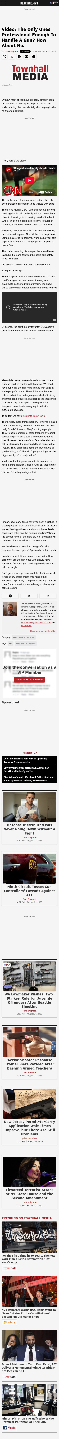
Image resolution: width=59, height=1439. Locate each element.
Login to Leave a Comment (29, 680)
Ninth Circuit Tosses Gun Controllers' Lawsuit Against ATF (29, 891)
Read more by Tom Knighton (43, 631)
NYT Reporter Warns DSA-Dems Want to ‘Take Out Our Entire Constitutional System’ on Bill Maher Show (29, 1313)
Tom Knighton (11, 51)
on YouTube (26, 625)
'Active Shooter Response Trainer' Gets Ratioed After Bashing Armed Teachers (29, 1064)
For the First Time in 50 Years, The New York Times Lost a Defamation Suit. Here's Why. (28, 1259)
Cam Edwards (29, 899)
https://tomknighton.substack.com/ (36, 622)
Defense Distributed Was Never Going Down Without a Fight (29, 829)
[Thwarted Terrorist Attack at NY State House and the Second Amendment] (29, 1172)
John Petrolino (29, 1138)
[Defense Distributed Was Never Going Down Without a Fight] (29, 807)
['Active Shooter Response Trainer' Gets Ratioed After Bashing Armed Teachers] (29, 1042)
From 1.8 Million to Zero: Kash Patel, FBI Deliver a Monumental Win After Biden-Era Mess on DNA (29, 1367)
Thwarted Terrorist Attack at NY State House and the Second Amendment (30, 1194)
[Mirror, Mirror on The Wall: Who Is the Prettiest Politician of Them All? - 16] (29, 1400)
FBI (10, 643)
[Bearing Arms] (29, 3)
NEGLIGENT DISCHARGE (25, 643)
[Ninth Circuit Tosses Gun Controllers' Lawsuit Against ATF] (29, 868)
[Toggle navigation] (3, 3)
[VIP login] (54, 3)
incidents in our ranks (34, 416)
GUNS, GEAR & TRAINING (23, 637)
